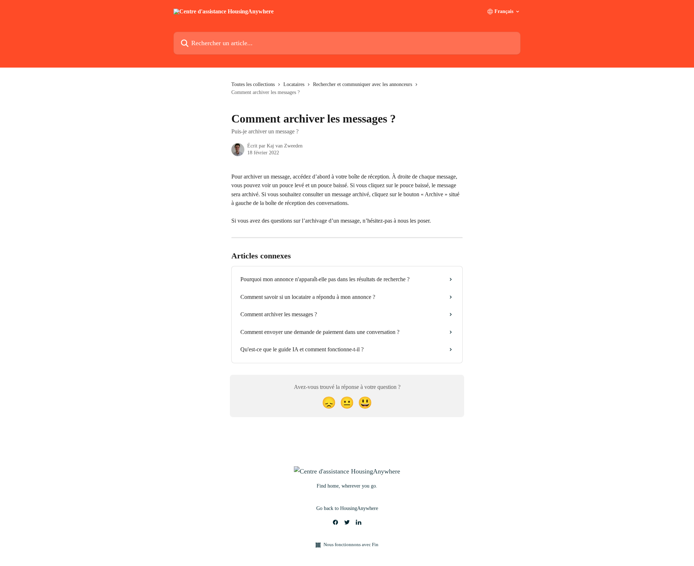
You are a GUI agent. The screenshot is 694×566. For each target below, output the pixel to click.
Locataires (293, 84)
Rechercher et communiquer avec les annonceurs (362, 84)
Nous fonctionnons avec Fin (351, 544)
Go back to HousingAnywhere (347, 508)
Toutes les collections (253, 84)
